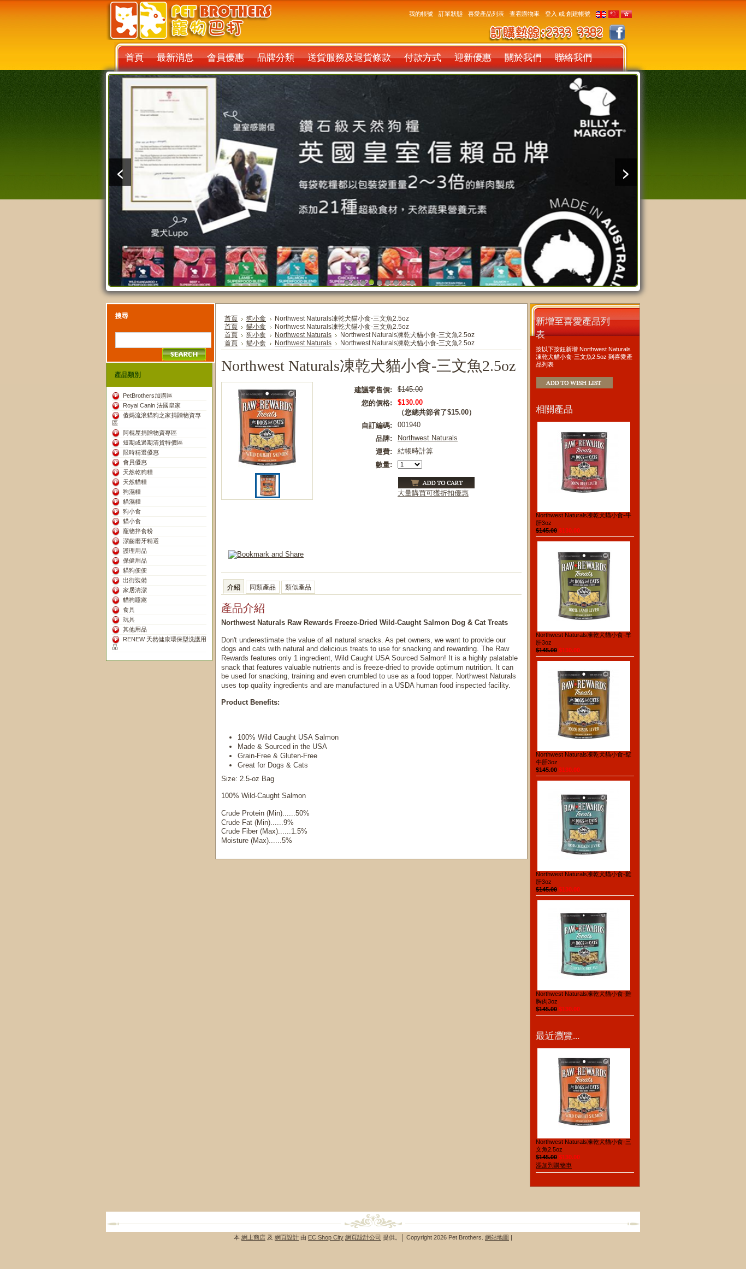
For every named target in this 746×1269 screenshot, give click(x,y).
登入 (551, 13)
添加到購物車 (554, 1165)
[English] (601, 16)
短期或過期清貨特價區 (153, 442)
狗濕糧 (132, 491)
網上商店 (253, 1237)
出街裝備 (135, 580)
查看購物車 (525, 13)
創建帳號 (578, 13)
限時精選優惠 (141, 452)
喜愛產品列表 (486, 13)
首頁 (231, 318)
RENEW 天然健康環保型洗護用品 (159, 643)
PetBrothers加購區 (148, 395)
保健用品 (135, 560)
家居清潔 (135, 590)
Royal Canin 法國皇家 (152, 405)
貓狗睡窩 (135, 600)
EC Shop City (326, 1237)
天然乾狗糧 (138, 472)
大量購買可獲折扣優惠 (433, 493)
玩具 (129, 619)
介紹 (233, 587)
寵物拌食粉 (138, 531)
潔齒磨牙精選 (141, 541)
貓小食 (132, 521)
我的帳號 (421, 13)
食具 (129, 609)
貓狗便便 (135, 570)
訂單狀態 (451, 13)
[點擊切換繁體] (626, 16)
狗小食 (132, 511)
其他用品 (135, 629)
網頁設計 (287, 1237)
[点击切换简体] (613, 16)
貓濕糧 (132, 501)
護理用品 (135, 550)
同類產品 (263, 587)
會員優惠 (135, 462)
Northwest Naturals (303, 335)
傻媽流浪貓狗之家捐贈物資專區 (156, 419)
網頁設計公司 (363, 1237)
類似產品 (298, 587)
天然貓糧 (135, 482)
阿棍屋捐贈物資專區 (150, 432)
